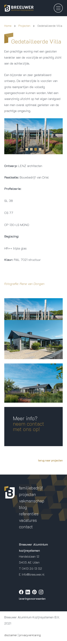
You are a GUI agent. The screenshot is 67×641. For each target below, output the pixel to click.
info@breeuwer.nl (33, 574)
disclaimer (10, 635)
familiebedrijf (31, 488)
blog (23, 507)
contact (26, 526)
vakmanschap (31, 500)
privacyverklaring (30, 635)
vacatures (28, 520)
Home (7, 26)
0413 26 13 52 (32, 568)
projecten (27, 494)
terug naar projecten (50, 460)
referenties (28, 513)
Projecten (24, 26)
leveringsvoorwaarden (32, 598)
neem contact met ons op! (28, 426)
